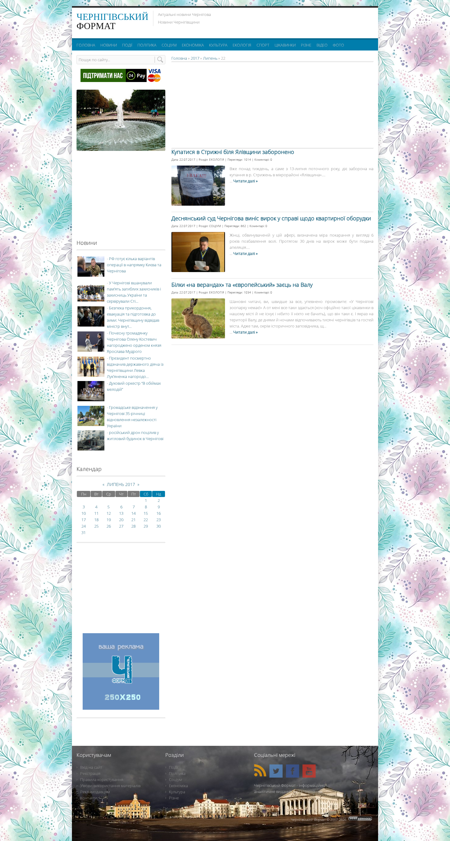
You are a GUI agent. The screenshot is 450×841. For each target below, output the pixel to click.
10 (83, 513)
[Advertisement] (298, 21)
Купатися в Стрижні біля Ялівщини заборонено (232, 151)
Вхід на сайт (91, 767)
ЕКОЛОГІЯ (216, 159)
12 (109, 513)
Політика (177, 773)
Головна (179, 58)
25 (96, 526)
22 (146, 519)
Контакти (88, 798)
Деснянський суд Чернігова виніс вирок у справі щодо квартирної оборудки (271, 218)
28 (133, 526)
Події (173, 767)
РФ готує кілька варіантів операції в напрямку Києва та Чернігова (134, 265)
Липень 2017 (121, 484)
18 (96, 519)
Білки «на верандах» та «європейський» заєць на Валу (242, 284)
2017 (195, 58)
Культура (177, 791)
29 (146, 526)
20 (121, 519)
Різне (174, 798)
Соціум (175, 779)
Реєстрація (90, 773)
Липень (210, 58)
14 (133, 513)
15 (146, 513)
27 (121, 526)
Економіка (178, 785)
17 (83, 519)
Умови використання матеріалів (110, 785)
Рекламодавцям (95, 791)
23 (158, 519)
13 (121, 513)
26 (109, 526)
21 (133, 519)
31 (83, 532)
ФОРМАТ (112, 21)
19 (109, 519)
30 (158, 526)
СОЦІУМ (215, 226)
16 (158, 513)
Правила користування (101, 779)
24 (83, 526)
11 (96, 513)
